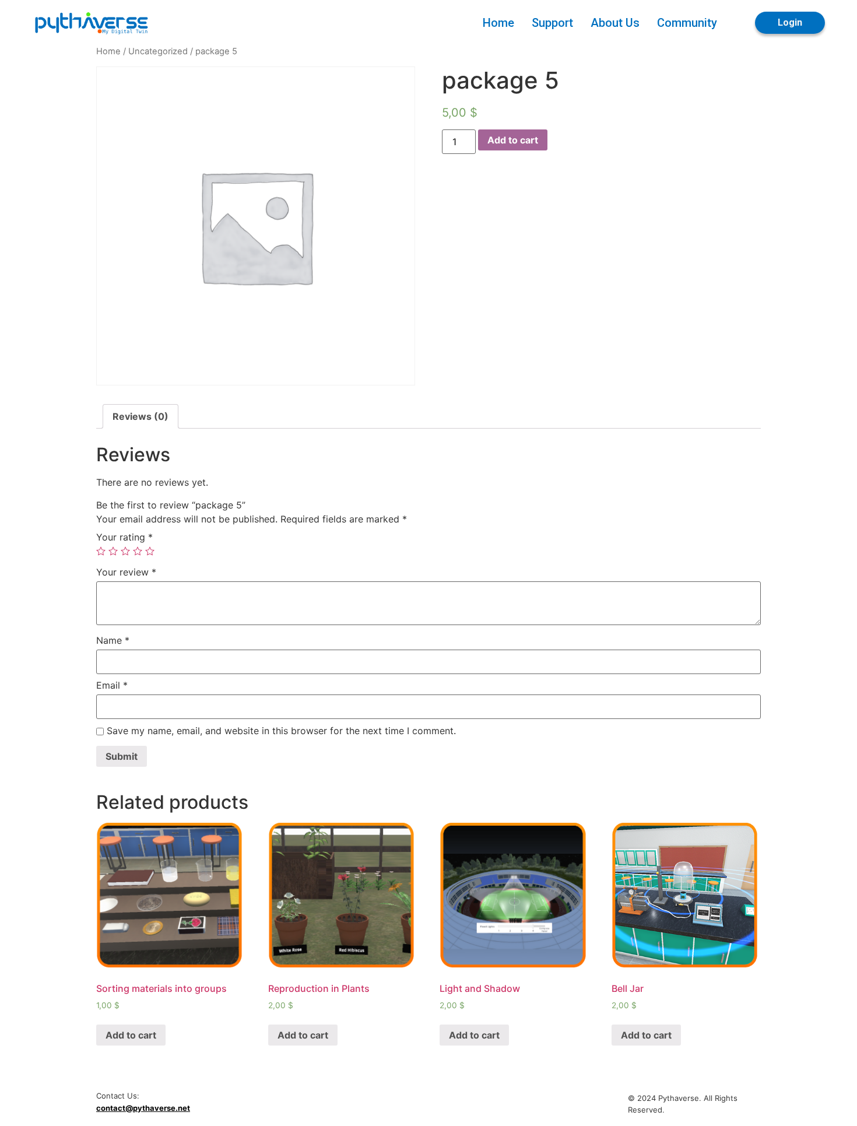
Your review (126, 572)
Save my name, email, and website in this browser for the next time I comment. (281, 730)
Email (112, 685)
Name (112, 640)
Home (498, 23)
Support (552, 23)
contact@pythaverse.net (143, 1108)
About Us (615, 23)
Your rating (124, 537)
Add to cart (512, 140)
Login (790, 22)
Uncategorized (158, 51)
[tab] (140, 416)
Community (687, 23)
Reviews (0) (140, 416)
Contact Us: (117, 1096)
